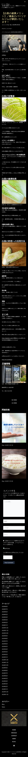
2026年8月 (5, 606)
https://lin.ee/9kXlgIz (7, 359)
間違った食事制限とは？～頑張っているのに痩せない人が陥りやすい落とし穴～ (14, 578)
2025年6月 (5, 644)
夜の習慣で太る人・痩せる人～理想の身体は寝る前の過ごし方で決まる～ (14, 591)
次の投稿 (14, 403)
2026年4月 (5, 617)
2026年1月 (5, 625)
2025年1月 (5, 657)
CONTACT (14, 735)
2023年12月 (5, 692)
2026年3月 (5, 620)
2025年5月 (5, 646)
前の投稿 (14, 400)
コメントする (5, 25)
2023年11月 (5, 694)
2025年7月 (5, 641)
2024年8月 (5, 670)
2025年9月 (5, 636)
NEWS (14, 738)
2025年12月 (5, 628)
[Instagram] (14, 745)
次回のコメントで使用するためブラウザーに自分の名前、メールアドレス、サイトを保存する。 (14, 542)
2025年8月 (5, 638)
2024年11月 (5, 662)
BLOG (14, 741)
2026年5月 (5, 614)
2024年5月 (5, 678)
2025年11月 (5, 630)
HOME (14, 730)
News (3, 707)
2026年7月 (5, 609)
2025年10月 (5, 633)
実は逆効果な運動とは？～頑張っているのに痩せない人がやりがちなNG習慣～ (14, 582)
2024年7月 (5, 673)
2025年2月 (5, 654)
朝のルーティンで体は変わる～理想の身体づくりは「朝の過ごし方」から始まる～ (14, 595)
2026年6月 (5, 612)
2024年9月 (5, 668)
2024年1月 (5, 689)
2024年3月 (5, 684)
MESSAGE (14, 733)
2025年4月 (5, 649)
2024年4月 (5, 681)
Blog (3, 445)
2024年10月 (5, 665)
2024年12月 (5, 660)
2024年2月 (5, 686)
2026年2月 (5, 622)
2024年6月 (5, 676)
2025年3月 (5, 652)
